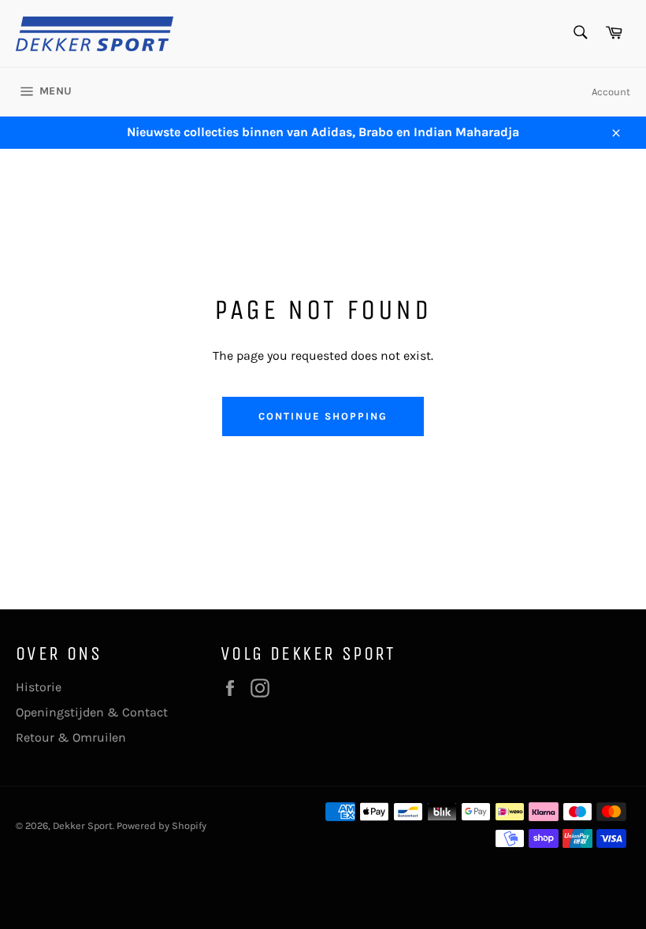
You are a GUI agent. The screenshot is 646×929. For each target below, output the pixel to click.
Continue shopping (322, 416)
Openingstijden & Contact (92, 712)
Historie (38, 686)
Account (611, 92)
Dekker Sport (83, 825)
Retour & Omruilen (71, 737)
